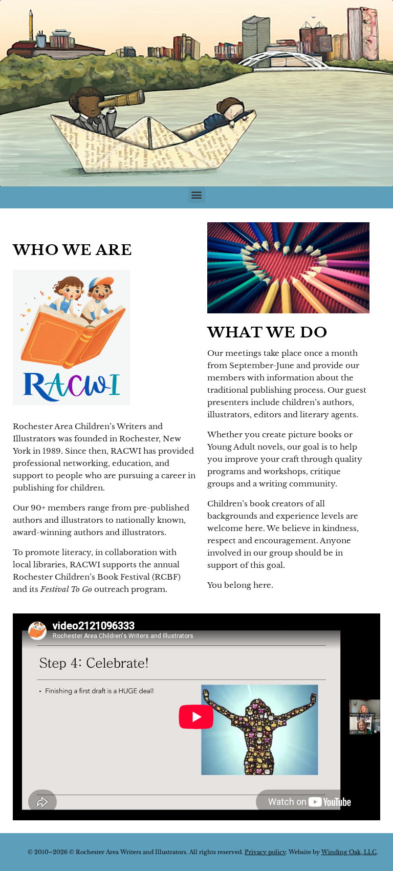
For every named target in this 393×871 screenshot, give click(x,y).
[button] (196, 194)
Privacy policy (265, 852)
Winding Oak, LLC (349, 852)
